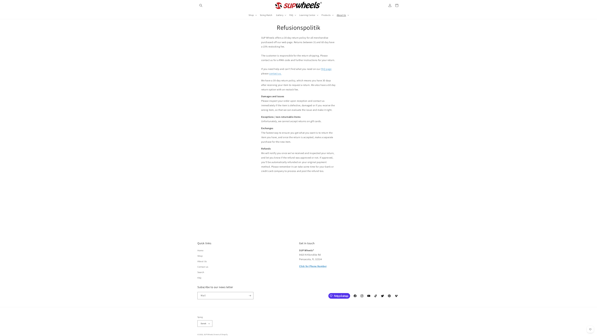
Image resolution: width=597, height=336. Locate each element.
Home (200, 250)
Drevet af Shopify (221, 334)
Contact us (202, 266)
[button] (200, 5)
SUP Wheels (208, 334)
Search (200, 272)
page (329, 69)
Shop (200, 255)
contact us (275, 73)
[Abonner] (249, 295)
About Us (202, 261)
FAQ (323, 69)
